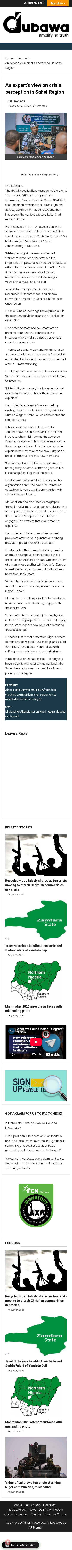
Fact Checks (33, 1505)
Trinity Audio (39, 174)
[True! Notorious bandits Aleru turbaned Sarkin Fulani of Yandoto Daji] (36, 920)
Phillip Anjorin (16, 101)
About (18, 1505)
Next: (35, 711)
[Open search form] (69, 46)
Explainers (49, 1505)
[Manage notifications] (7, 1542)
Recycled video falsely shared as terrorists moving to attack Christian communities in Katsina (36, 885)
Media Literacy (16, 1509)
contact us (37, 1168)
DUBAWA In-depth (51, 1509)
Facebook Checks (54, 1514)
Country (36, 1514)
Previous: (31, 692)
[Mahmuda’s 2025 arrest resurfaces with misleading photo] (36, 981)
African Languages (16, 1514)
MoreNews (55, 1522)
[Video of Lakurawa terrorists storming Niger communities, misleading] (36, 1457)
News (32, 1509)
